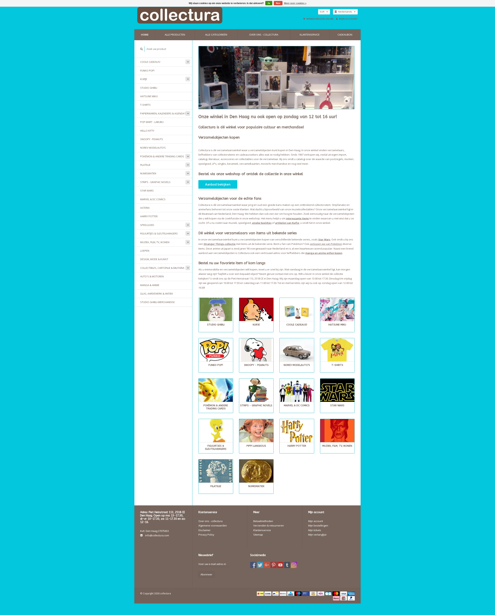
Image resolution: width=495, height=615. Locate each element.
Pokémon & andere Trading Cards (162, 156)
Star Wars (147, 190)
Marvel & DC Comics (153, 199)
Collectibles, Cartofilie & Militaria (162, 268)
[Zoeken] (141, 49)
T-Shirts (145, 104)
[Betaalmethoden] (260, 593)
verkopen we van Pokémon (326, 244)
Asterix (145, 208)
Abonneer (206, 574)
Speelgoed (147, 225)
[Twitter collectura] (260, 565)
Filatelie (145, 165)
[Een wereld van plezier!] (204, 15)
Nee (278, 3)
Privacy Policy (206, 534)
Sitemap (258, 534)
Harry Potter (149, 216)
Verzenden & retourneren (268, 525)
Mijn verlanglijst (317, 534)
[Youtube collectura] (280, 565)
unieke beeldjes (261, 223)
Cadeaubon (345, 34)
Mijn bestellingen (318, 525)
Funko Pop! (147, 70)
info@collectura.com (157, 535)
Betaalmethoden (263, 521)
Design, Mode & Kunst (154, 259)
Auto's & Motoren (152, 276)
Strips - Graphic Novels (155, 182)
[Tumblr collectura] (287, 565)
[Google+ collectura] (267, 565)
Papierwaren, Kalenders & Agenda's (163, 113)
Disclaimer (204, 530)
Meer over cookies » (295, 3)
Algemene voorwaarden (212, 525)
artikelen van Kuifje (287, 223)
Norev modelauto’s (153, 147)
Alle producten (175, 34)
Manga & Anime (149, 285)
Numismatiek (148, 173)
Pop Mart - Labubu (152, 122)
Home (144, 34)
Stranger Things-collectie (220, 244)
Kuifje (143, 79)
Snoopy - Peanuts (151, 139)
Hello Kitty (147, 130)
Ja (268, 3)
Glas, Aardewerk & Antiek (156, 293)
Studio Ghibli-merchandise (157, 302)
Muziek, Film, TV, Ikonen (154, 242)
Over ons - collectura (263, 34)
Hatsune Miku (149, 96)
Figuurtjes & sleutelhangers (159, 233)
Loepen (144, 250)
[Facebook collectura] (253, 565)
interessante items (297, 218)
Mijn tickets (314, 530)
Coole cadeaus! (150, 62)
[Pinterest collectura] (274, 565)
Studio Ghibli (148, 87)
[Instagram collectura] (294, 565)
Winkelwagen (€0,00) (320, 18)
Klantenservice (310, 34)
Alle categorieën (216, 34)
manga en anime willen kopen (323, 253)
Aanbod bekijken (217, 184)
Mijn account (348, 18)
